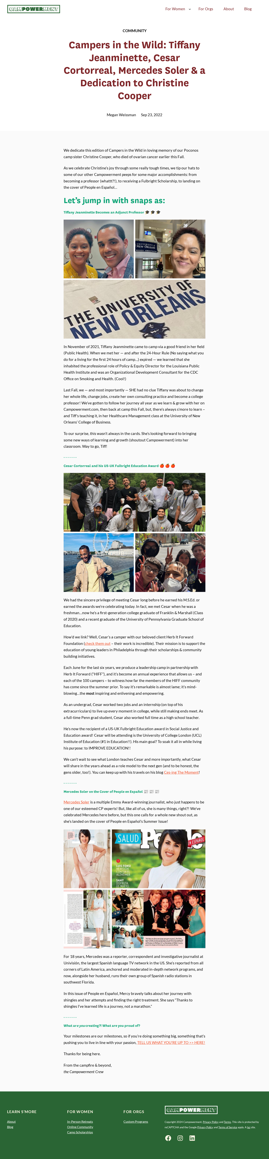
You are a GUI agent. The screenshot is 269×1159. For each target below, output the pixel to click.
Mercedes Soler (76, 802)
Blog (10, 1127)
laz (248, 1127)
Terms (227, 1122)
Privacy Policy (211, 1122)
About (11, 1121)
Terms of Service (227, 1127)
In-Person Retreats (80, 1121)
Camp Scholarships (80, 1132)
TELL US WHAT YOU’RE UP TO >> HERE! (171, 1042)
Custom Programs (135, 1121)
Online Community (80, 1127)
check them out (97, 643)
